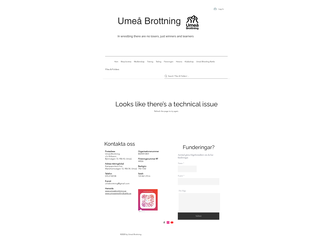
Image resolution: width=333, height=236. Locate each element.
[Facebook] (164, 222)
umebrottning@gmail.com (117, 183)
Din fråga (182, 191)
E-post (180, 176)
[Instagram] (168, 222)
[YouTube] (172, 222)
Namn (180, 163)
